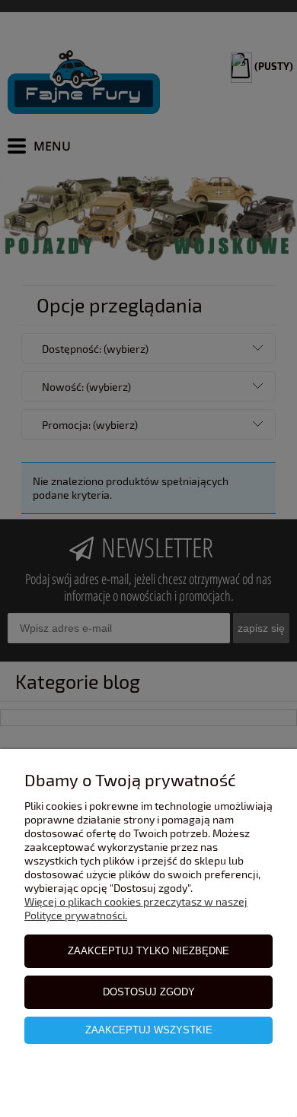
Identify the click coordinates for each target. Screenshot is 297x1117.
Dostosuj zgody (149, 992)
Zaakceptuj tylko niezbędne (148, 951)
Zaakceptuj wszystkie (148, 1030)
